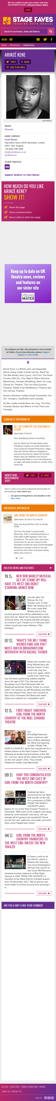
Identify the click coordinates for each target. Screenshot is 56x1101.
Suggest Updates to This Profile (22, 175)
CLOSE (28, 9)
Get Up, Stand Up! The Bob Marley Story (32, 427)
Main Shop (15, 498)
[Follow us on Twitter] (45, 39)
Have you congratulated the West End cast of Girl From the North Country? (28, 778)
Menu (4, 39)
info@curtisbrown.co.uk (15, 152)
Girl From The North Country (30, 515)
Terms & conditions (29, 1086)
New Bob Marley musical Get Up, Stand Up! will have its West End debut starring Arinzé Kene (28, 581)
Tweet (13, 61)
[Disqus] (28, 953)
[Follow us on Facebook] (51, 39)
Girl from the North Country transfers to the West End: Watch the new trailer (26, 841)
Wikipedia (9, 129)
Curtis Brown (11, 139)
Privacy (42, 1086)
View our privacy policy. (37, 5)
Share (26, 61)
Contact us (16, 1091)
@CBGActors (11, 155)
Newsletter (39, 39)
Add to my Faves (17, 67)
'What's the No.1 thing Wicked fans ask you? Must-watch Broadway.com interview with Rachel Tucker (26, 646)
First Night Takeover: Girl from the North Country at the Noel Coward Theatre (25, 716)
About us (6, 1091)
